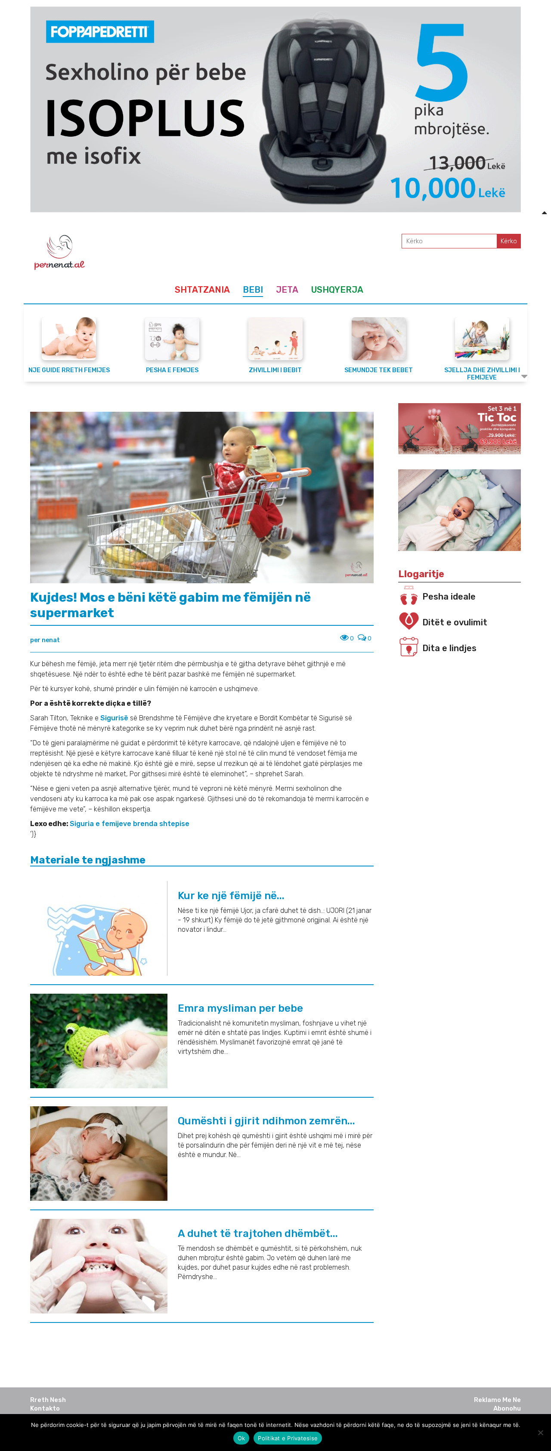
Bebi (253, 290)
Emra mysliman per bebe (240, 1008)
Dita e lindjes (449, 648)
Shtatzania (202, 290)
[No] (540, 1432)
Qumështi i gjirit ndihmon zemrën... (266, 1121)
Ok (241, 1438)
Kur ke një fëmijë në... (231, 896)
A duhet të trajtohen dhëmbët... (258, 1234)
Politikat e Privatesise (288, 1438)
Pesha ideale (449, 596)
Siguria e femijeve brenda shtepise (129, 824)
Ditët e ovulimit (454, 622)
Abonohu (507, 1408)
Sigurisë (115, 718)
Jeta (287, 290)
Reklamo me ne (497, 1400)
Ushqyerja (337, 290)
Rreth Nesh (48, 1400)
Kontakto (45, 1408)
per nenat (45, 640)
